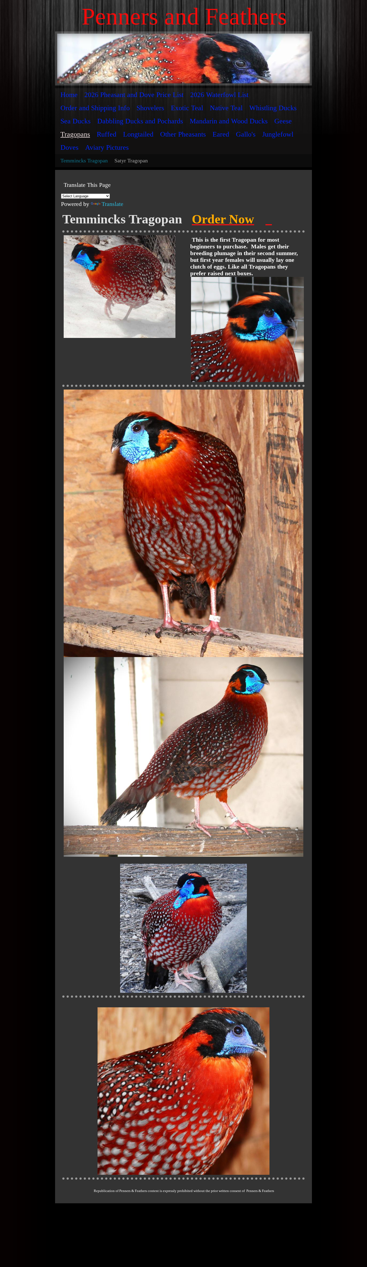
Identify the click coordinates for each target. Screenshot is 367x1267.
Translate (112, 204)
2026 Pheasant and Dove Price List (134, 95)
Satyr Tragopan (131, 160)
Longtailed (138, 134)
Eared (221, 134)
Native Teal (226, 108)
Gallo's (246, 134)
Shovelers (150, 108)
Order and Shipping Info (95, 108)
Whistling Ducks (273, 108)
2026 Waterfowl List (219, 95)
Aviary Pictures (107, 147)
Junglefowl (277, 134)
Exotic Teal (187, 108)
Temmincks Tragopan (84, 160)
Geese (283, 121)
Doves (69, 147)
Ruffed (106, 134)
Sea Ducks (75, 121)
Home (69, 95)
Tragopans (75, 134)
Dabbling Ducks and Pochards (140, 121)
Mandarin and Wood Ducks (229, 121)
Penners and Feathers (184, 16)
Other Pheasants (183, 134)
